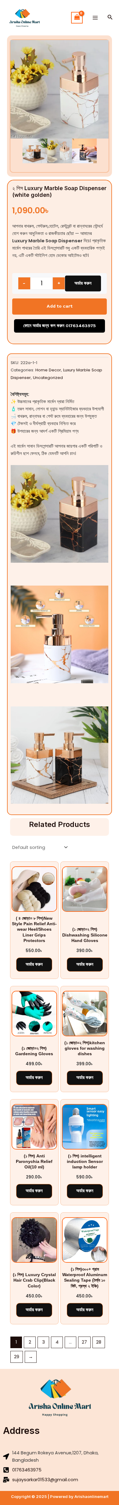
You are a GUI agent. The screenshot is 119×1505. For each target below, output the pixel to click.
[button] (110, 17)
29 (16, 1357)
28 (98, 1342)
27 (84, 1342)
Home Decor (48, 370)
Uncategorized (48, 378)
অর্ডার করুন (83, 283)
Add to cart (60, 306)
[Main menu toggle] (95, 18)
